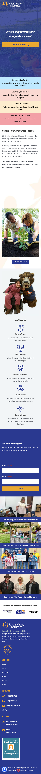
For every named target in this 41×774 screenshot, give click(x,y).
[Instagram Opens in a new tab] (6, 710)
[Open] (34, 4)
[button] (4, 769)
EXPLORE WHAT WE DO (20, 262)
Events (4, 676)
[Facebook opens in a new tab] (3, 710)
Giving (4, 680)
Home (4, 665)
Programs (5, 672)
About (4, 669)
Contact (5, 684)
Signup (20, 489)
